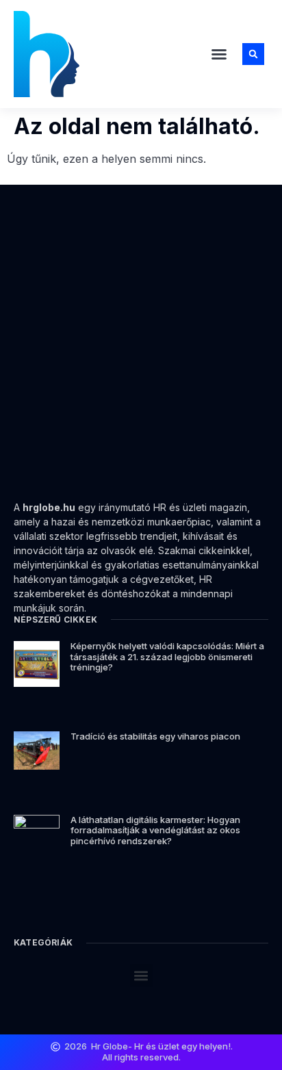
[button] (219, 54)
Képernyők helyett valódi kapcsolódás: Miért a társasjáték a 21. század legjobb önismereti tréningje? (167, 656)
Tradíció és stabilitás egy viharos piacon (155, 736)
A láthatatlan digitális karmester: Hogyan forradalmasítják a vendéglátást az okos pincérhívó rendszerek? (155, 830)
